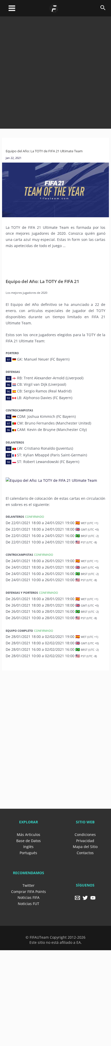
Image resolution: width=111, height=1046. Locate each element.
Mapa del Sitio (85, 846)
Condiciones (85, 834)
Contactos (85, 852)
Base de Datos (28, 840)
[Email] (77, 897)
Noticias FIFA (28, 897)
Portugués (28, 852)
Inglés (28, 846)
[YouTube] (93, 897)
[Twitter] (85, 897)
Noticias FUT (28, 903)
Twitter (28, 885)
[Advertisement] (55, 71)
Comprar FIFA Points (28, 891)
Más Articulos (28, 834)
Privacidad (85, 840)
